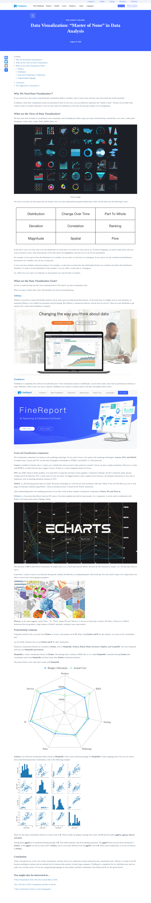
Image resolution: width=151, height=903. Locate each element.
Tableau (21, 69)
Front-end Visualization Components (31, 75)
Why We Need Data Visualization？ (29, 60)
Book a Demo (132, 6)
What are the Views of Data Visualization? (32, 63)
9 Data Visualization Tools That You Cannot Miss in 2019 (35, 880)
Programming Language (27, 78)
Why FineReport (38, 6)
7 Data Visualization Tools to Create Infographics (32, 889)
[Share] (6, 70)
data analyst (33, 98)
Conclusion (20, 83)
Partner (102, 1)
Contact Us (91, 1)
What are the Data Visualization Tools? (30, 66)
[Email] (6, 66)
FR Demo (122, 1)
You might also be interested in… (28, 86)
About (81, 6)
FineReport (22, 72)
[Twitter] (6, 62)
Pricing (112, 1)
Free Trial (121, 6)
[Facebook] (6, 58)
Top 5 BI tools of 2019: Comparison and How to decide (35, 884)
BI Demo (134, 1)
